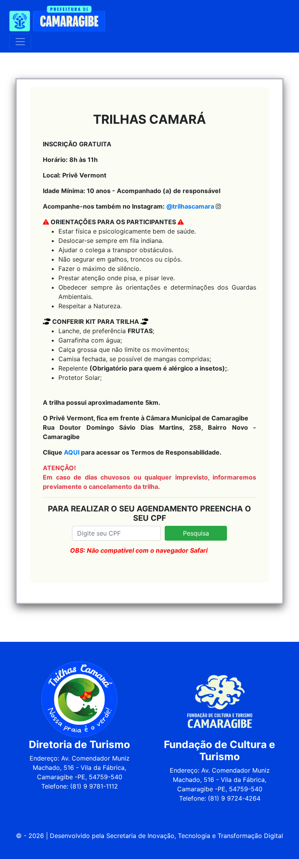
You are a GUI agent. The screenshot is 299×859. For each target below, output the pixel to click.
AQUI (71, 452)
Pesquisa (196, 533)
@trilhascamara (190, 206)
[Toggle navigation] (20, 41)
